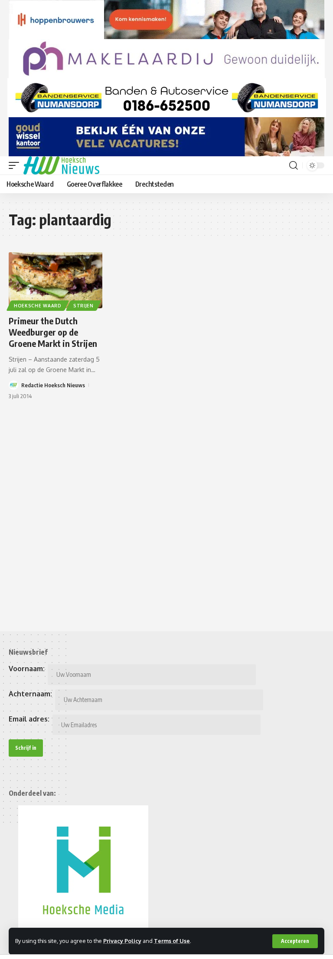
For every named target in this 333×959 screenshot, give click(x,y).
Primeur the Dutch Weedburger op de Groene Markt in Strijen (53, 332)
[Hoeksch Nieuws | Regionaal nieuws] (61, 165)
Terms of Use (172, 940)
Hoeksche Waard (38, 305)
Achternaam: (30, 693)
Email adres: (29, 719)
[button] (295, 941)
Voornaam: (27, 668)
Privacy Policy (122, 940)
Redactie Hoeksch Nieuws (53, 385)
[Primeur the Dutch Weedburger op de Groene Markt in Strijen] (55, 280)
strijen (83, 305)
